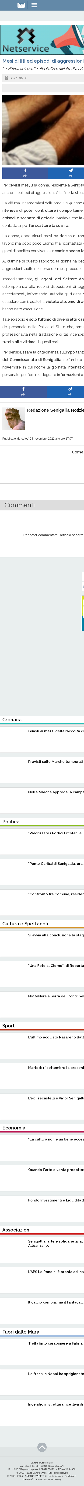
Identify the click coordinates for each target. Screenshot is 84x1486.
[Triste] (70, 466)
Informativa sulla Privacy (48, 1479)
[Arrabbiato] (23, 466)
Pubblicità (28, 1479)
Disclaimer (70, 1476)
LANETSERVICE (33, 1476)
